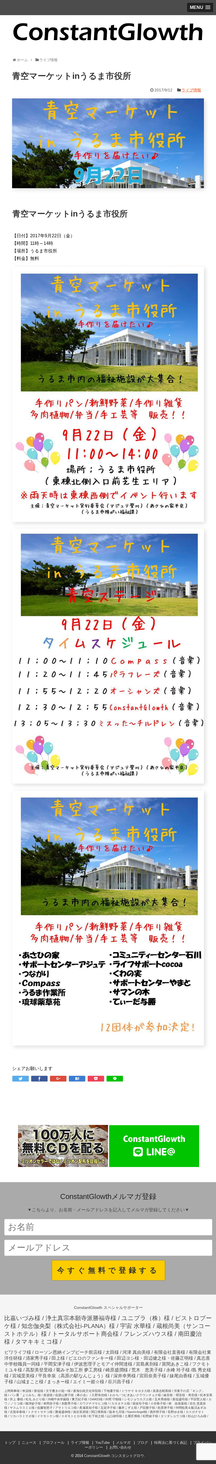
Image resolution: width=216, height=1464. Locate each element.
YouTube (102, 1442)
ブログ (142, 1442)
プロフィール (53, 1442)
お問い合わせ (120, 1447)
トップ (9, 1442)
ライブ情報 (191, 90)
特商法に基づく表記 (170, 1442)
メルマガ (123, 1442)
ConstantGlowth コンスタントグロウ (114, 1456)
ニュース (29, 1442)
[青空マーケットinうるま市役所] (77, 1079)
